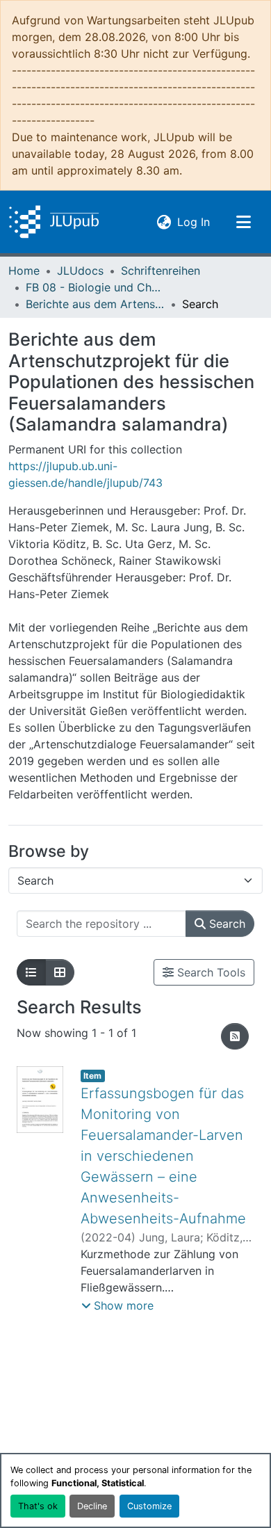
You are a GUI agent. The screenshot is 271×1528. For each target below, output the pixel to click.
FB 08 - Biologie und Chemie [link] (95, 287)
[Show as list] (31, 972)
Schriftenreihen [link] (160, 271)
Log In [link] (193, 221)
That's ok (38, 1506)
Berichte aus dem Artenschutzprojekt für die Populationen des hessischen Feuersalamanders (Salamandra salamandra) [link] (95, 304)
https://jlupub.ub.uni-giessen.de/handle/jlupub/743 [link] (85, 474)
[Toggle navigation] (243, 222)
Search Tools (209, 972)
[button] (53, 221)
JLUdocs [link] (80, 271)
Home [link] (24, 271)
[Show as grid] (59, 972)
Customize (149, 1506)
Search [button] (225, 924)
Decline (92, 1506)
